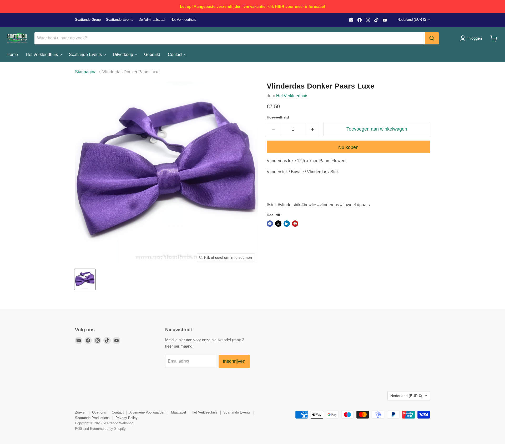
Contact (175, 54)
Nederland (411, 20)
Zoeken (80, 412)
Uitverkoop (123, 54)
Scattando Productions (92, 418)
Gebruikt (152, 54)
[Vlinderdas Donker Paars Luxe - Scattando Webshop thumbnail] (84, 279)
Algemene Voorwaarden (147, 412)
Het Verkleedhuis (183, 20)
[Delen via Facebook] (270, 223)
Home (12, 54)
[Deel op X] (278, 223)
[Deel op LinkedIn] (287, 223)
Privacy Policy (126, 418)
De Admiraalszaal (152, 20)
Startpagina (86, 72)
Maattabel (178, 412)
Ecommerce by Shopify (108, 429)
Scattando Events (119, 20)
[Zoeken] (432, 38)
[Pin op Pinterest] (295, 223)
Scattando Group (88, 20)
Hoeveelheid (278, 117)
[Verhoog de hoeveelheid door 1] (312, 129)
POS (78, 429)
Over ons (99, 412)
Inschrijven (234, 361)
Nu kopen (348, 147)
